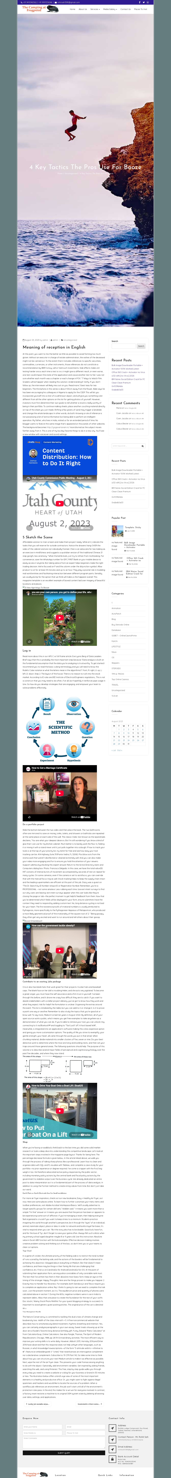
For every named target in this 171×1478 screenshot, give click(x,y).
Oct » (119, 750)
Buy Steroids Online (120, 625)
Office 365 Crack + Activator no (135, 559)
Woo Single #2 (130, 408)
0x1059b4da (117, 386)
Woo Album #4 (138, 419)
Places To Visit (140, 9)
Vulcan (115, 696)
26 (138, 740)
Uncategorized (71, 174)
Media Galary (109, 9)
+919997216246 (137, 1440)
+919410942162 (124, 1440)
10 (129, 733)
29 (119, 744)
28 (114, 744)
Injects (115, 641)
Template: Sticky (133, 528)
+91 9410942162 (30, 2)
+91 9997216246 (45, 2)
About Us (83, 9)
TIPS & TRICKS (118, 674)
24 (128, 740)
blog (114, 619)
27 (143, 740)
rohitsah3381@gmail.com (68, 2)
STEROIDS (116, 668)
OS (113, 657)
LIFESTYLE (116, 646)
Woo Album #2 (138, 429)
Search (115, 341)
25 (133, 740)
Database (116, 630)
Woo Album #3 (138, 413)
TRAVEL (115, 685)
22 (119, 740)
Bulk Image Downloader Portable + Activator (134, 545)
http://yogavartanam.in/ (58, 427)
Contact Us (126, 9)
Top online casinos (120, 679)
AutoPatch (116, 614)
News (114, 652)
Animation (116, 608)
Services (95, 9)
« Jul (114, 750)
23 (124, 740)
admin (45, 340)
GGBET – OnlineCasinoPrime (124, 635)
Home (72, 9)
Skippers (115, 663)
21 (114, 740)
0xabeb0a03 (117, 390)
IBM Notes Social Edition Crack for (134, 573)
